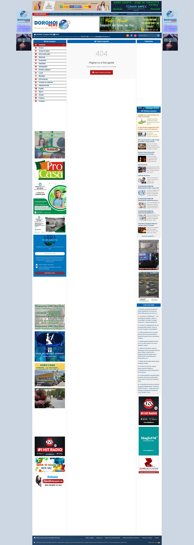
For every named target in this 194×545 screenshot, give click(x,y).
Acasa (41, 48)
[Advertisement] (49, 117)
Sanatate (42, 63)
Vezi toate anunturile (148, 236)
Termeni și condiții (147, 538)
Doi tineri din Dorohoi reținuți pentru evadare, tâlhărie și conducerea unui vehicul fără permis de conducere (148, 369)
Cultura (41, 98)
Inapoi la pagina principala (102, 72)
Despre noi (99, 538)
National (42, 57)
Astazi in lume (44, 51)
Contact (41, 101)
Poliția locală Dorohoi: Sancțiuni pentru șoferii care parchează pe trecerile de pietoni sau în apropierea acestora (148, 335)
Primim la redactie (46, 82)
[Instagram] (135, 35)
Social (41, 95)
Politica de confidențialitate (112, 538)
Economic (42, 60)
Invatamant (43, 67)
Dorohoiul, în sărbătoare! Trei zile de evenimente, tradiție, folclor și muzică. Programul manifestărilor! (148, 327)
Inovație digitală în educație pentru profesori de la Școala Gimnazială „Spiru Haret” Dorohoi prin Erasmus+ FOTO (148, 378)
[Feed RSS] (127, 35)
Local (41, 73)
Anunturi (41, 45)
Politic (41, 89)
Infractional (43, 79)
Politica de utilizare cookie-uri (131, 538)
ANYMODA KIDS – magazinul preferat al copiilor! (120, 14)
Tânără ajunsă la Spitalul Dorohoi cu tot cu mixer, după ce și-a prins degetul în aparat (148, 343)
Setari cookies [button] (90, 538)
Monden (42, 76)
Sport (41, 92)
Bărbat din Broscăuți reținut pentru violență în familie (148, 362)
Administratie (44, 85)
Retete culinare (45, 70)
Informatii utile (44, 54)
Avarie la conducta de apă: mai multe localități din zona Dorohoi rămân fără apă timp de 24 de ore (147, 311)
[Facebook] (131, 35)
